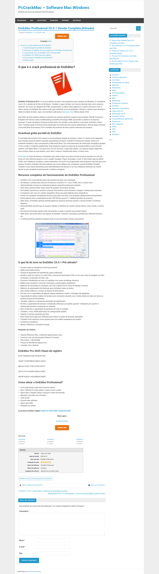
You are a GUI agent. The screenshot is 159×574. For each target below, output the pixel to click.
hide (49, 41)
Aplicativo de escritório (34, 485)
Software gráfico (118, 93)
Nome (22, 540)
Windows (54, 20)
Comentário (24, 511)
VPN (113, 129)
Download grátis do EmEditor (41, 478)
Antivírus (77, 20)
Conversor (116, 80)
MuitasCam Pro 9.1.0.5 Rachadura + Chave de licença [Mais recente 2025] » (77, 494)
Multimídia (116, 101)
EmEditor (23, 156)
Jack (43, 32)
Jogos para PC (117, 111)
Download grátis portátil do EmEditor (36, 48)
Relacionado (28, 60)
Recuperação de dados (120, 83)
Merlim (38, 571)
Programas (21, 20)
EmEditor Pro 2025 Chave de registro (36, 55)
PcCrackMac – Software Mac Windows (53, 7)
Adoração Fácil (68, 112)
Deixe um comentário (98, 485)
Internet (65, 20)
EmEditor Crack (24, 478)
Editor (24, 485)
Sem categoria (117, 124)
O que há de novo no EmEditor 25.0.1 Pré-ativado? (41, 53)
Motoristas (116, 88)
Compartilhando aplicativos (122, 119)
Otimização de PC (119, 114)
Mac (31, 20)
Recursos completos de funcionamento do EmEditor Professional (47, 50)
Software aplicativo (119, 77)
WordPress (31, 571)
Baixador (115, 85)
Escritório (41, 20)
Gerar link (62, 36)
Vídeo (114, 127)
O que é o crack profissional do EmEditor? (35, 45)
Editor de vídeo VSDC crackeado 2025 (56, 411)
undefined (21, 439)
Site (20, 553)
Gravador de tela (118, 116)
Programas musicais (120, 103)
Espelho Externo (62, 421)
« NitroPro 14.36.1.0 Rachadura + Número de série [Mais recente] (42, 491)
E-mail (22, 547)
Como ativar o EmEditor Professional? (37, 58)
